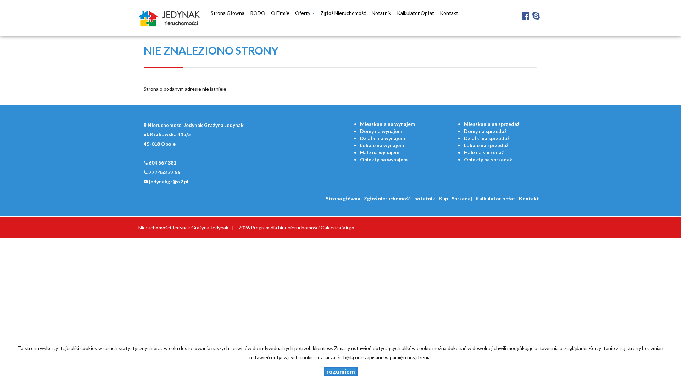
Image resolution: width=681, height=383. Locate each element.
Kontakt (449, 13)
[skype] (536, 10)
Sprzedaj (462, 198)
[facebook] (525, 10)
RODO (257, 13)
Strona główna (227, 13)
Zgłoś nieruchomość (343, 13)
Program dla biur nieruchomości (286, 227)
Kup (443, 198)
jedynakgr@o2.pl (168, 181)
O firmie (280, 13)
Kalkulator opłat (415, 13)
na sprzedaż (492, 124)
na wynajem (387, 124)
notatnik (381, 13)
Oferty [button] (303, 13)
